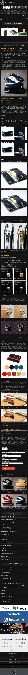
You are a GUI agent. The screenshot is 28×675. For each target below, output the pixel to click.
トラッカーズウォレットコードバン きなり (20, 491)
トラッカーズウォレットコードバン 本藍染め (20, 508)
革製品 (6, 18)
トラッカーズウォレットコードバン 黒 (7, 491)
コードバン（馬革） (7, 529)
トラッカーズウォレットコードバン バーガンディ (7, 508)
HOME (1, 18)
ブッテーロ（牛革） (7, 527)
